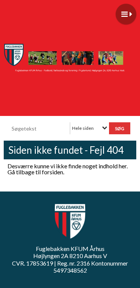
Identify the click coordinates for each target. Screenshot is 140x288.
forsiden (52, 171)
